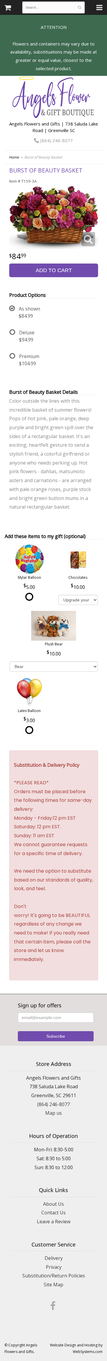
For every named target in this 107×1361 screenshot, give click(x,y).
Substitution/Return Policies (53, 1275)
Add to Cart (54, 270)
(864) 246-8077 (56, 140)
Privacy (54, 1267)
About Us (53, 1204)
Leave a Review (53, 1221)
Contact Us (53, 1212)
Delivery (54, 1258)
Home (14, 157)
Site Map (53, 1284)
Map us (53, 1113)
